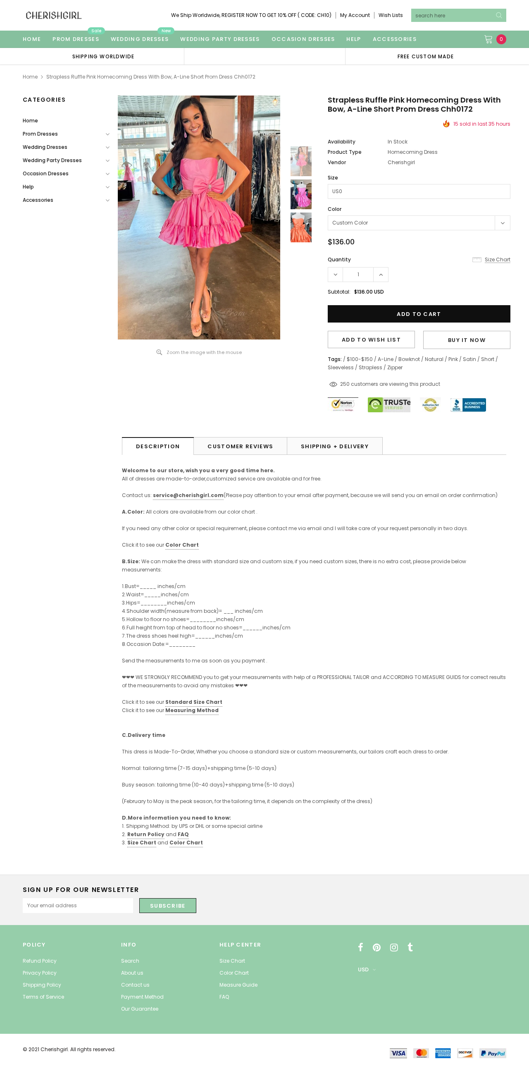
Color (334, 209)
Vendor (337, 162)
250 (345, 383)
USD (363, 969)
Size (333, 177)
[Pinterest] (377, 947)
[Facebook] (360, 947)
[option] (103, 56)
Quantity (339, 259)
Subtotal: (339, 291)
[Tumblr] (410, 947)
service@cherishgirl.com (188, 495)
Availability (341, 141)
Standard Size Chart (193, 701)
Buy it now (467, 340)
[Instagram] (394, 947)
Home (30, 76)
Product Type (345, 151)
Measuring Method (192, 710)
